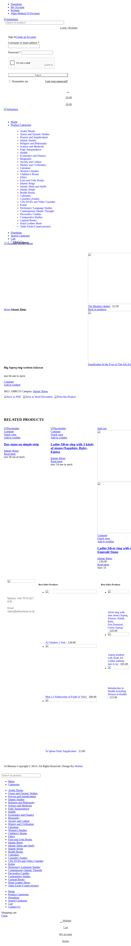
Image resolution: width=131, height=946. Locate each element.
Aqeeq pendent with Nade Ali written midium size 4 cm (116, 659)
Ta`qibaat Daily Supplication (61, 751)
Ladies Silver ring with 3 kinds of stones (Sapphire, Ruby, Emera (72, 448)
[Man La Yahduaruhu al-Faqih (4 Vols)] (71, 646)
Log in (38, 75)
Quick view (10, 434)
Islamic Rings (18, 309)
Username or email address (23, 42)
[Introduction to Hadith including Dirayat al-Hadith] (118, 668)
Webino (79, 766)
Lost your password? (56, 81)
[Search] (126, 22)
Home (7, 309)
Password (14, 52)
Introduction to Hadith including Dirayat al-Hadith (117, 691)
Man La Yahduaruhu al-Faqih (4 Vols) (66, 696)
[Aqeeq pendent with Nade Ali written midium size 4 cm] (118, 634)
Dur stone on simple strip (21, 444)
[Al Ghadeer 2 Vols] (71, 592)
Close (4, 915)
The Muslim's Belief (99, 306)
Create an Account (26, 37)
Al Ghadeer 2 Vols (55, 642)
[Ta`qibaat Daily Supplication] (71, 700)
